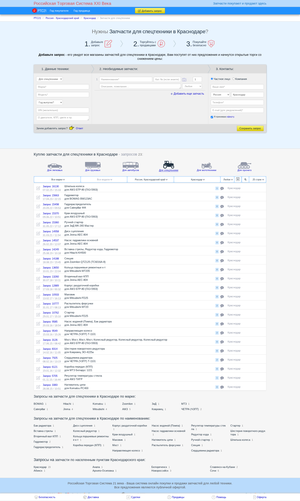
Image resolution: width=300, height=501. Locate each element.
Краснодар (197, 179)
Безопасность (47, 497)
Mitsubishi (98, 409)
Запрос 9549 (50, 330)
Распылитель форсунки (166, 445)
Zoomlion (127, 403)
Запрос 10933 (51, 294)
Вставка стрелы (43, 430)
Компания (241, 78)
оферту (230, 117)
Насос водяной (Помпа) (166, 425)
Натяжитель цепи (162, 439)
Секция (195, 445)
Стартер (235, 425)
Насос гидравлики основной (168, 430)
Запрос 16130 (51, 186)
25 (257, 179)
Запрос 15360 (51, 222)
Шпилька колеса (240, 439)
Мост (115, 445)
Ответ (79, 128)
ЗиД (154, 403)
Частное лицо (221, 78)
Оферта (261, 497)
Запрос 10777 (51, 303)
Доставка (93, 497)
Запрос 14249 (51, 249)
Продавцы (178, 497)
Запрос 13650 (51, 267)
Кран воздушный (122, 434)
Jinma (66, 409)
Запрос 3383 (50, 384)
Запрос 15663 (51, 195)
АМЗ (125, 409)
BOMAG (39, 403)
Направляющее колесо (126, 450)
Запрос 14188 (51, 258)
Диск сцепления (82, 425)
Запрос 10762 (51, 312)
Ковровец (157, 409)
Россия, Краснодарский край (150, 179)
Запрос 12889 (51, 285)
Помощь (221, 497)
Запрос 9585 (50, 321)
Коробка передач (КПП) (87, 445)
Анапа (96, 466)
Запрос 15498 (51, 204)
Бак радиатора (43, 425)
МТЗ (184, 403)
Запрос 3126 (50, 339)
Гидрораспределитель (47, 447)
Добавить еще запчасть (188, 93)
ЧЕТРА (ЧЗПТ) (190, 409)
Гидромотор (41, 441)
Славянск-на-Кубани (222, 466)
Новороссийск (159, 470)
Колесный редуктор (85, 430)
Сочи (213, 470)
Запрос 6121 (50, 366)
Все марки (57, 179)
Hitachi (67, 403)
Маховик (117, 439)
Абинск (38, 470)
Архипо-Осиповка (103, 470)
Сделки (135, 497)
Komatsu (98, 403)
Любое (227, 179)
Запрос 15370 (51, 213)
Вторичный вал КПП (46, 436)
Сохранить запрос (250, 128)
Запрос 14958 (51, 231)
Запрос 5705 (50, 375)
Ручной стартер (200, 439)
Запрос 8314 (50, 348)
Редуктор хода (200, 434)
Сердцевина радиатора (205, 450)
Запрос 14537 (51, 240)
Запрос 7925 (50, 357)
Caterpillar (39, 409)
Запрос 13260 (51, 276)
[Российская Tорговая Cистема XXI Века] (39, 10)
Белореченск (159, 466)
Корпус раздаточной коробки (129, 425)
